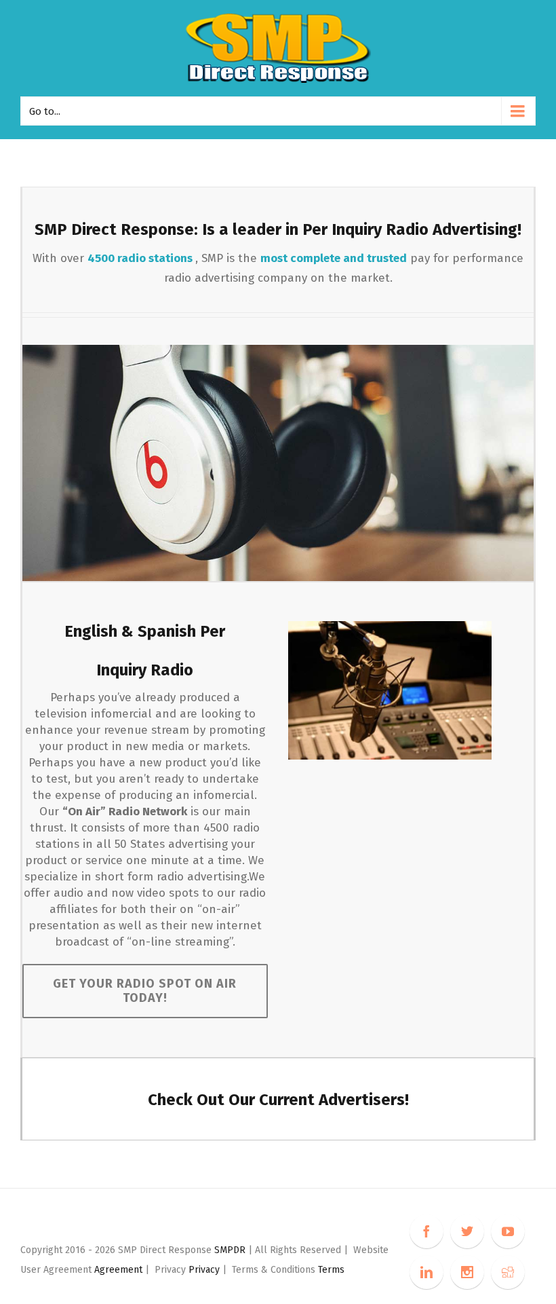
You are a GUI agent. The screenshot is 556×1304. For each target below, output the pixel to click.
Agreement (118, 1269)
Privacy (205, 1269)
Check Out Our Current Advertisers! (278, 1099)
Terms (331, 1269)
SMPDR (231, 1250)
